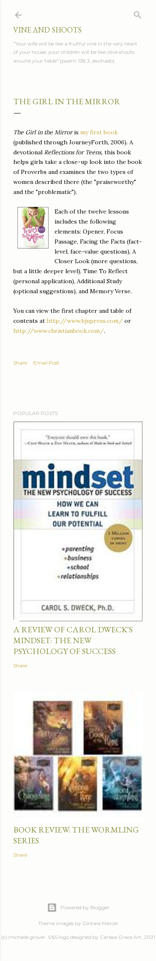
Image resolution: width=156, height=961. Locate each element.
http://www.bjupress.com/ (85, 321)
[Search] (138, 13)
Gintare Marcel (100, 923)
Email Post (46, 363)
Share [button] (20, 363)
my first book (99, 132)
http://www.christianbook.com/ (58, 331)
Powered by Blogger (84, 907)
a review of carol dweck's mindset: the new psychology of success (73, 640)
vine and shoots (47, 30)
